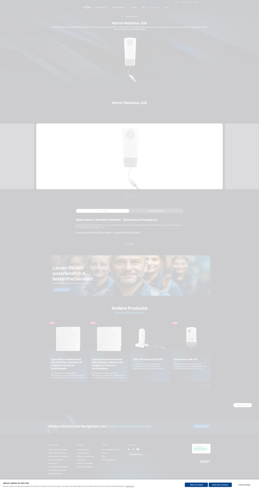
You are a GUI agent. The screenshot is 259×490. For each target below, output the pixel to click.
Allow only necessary (220, 485)
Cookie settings (244, 485)
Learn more (130, 486)
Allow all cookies (196, 485)
